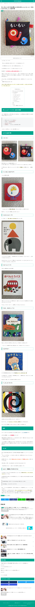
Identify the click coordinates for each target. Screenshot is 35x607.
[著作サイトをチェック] (9, 582)
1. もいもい (15, 93)
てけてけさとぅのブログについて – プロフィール (28, 603)
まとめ (13, 104)
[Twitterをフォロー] (26, 582)
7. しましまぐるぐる (16, 101)
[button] (30, 499)
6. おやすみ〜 (15, 100)
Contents (16, 89)
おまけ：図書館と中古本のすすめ (18, 105)
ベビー (6, 495)
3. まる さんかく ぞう (16, 96)
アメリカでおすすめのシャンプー (6, 566)
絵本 (9, 495)
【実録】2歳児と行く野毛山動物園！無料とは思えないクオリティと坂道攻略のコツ (14, 563)
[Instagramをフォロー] (9, 584)
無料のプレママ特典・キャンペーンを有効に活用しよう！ (10, 570)
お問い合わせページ (17, 602)
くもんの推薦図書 (24, 432)
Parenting (3, 495)
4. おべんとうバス (16, 97)
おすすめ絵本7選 (15, 92)
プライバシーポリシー (6, 602)
